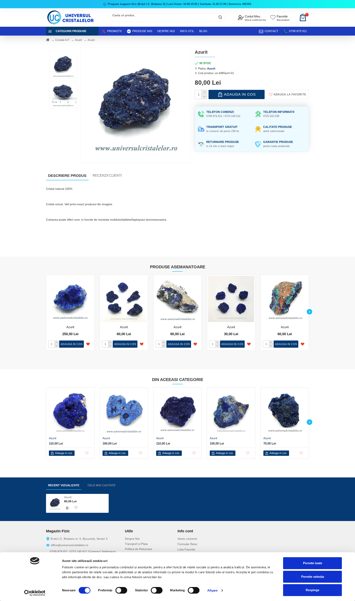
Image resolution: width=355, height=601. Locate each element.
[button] (45, 311)
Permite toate (312, 563)
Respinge (312, 590)
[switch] (121, 590)
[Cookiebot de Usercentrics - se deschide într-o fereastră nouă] (35, 593)
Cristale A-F (62, 40)
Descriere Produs (67, 176)
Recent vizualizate (63, 485)
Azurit (78, 40)
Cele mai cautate (101, 485)
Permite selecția (312, 576)
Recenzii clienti (107, 175)
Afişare (212, 590)
